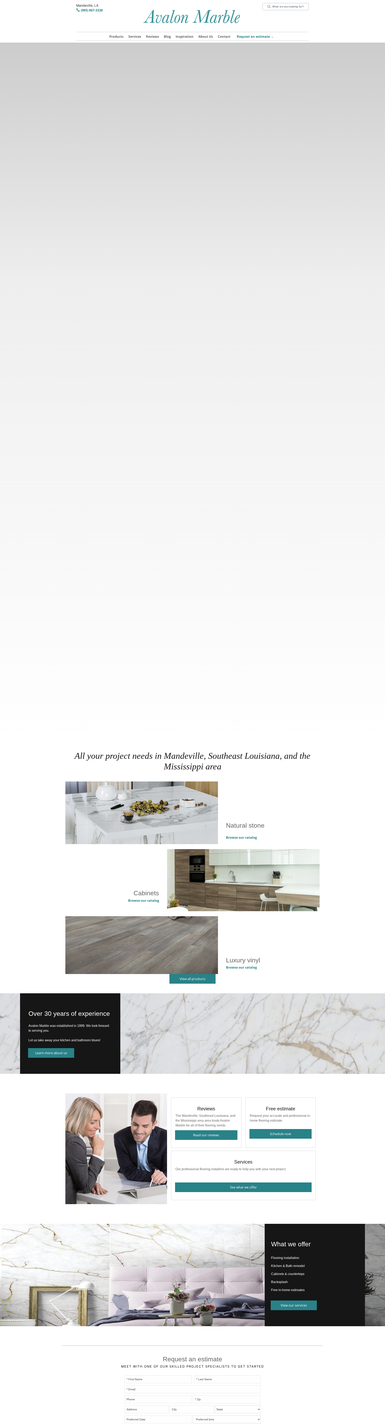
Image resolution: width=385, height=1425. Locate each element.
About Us (205, 36)
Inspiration (185, 36)
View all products (193, 979)
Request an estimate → (255, 36)
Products (116, 36)
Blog (167, 36)
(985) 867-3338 (92, 10)
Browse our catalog (241, 837)
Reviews (152, 36)
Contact (224, 36)
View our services (294, 1305)
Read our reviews (206, 1135)
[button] (116, 37)
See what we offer (243, 1187)
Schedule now (280, 1134)
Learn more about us (51, 1053)
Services (134, 36)
